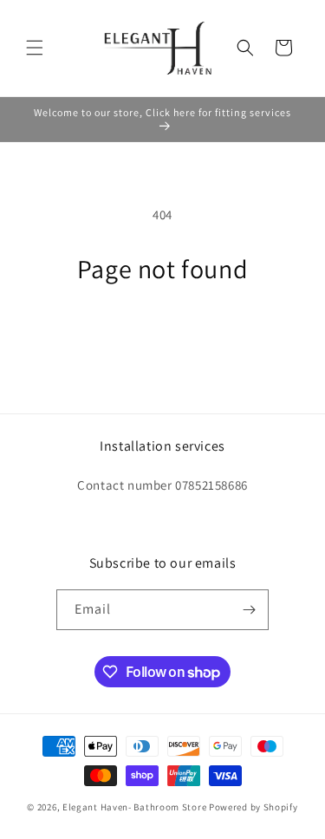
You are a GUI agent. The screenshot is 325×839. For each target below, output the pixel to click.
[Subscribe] (249, 609)
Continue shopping (162, 331)
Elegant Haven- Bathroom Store (134, 807)
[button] (35, 48)
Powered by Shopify (253, 807)
